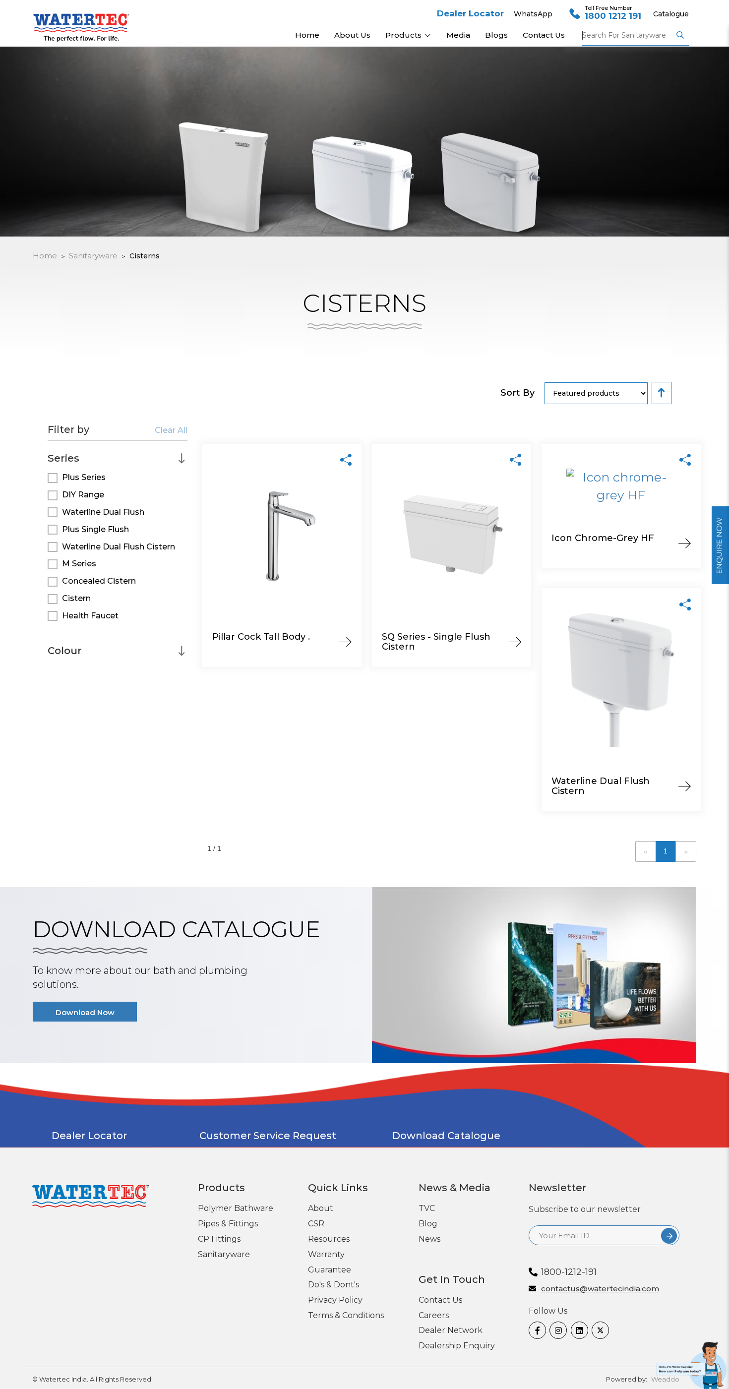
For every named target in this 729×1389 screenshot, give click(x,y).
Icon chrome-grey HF (602, 538)
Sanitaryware (224, 1254)
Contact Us (440, 1300)
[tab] (117, 454)
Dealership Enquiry (457, 1345)
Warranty (326, 1254)
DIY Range (83, 494)
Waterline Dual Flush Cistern (118, 546)
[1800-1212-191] (692, 1363)
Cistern (76, 598)
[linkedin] (577, 1330)
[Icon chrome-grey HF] (685, 459)
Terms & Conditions (346, 1315)
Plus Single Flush (95, 529)
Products (404, 35)
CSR (316, 1223)
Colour (65, 650)
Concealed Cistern (99, 581)
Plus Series (84, 477)
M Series (79, 563)
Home (45, 255)
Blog (428, 1223)
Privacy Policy (335, 1300)
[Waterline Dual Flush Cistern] (685, 603)
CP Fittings (219, 1239)
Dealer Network (451, 1330)
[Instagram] (556, 1330)
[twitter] (598, 1330)
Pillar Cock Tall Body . (261, 636)
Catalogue (671, 13)
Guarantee (329, 1269)
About (320, 1208)
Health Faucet (90, 615)
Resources (329, 1239)
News (429, 1239)
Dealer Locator (470, 13)
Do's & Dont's (333, 1284)
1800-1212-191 (569, 1272)
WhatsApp (533, 13)
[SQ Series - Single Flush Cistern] (515, 459)
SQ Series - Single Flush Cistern (436, 641)
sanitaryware (93, 255)
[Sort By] (661, 393)
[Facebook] (535, 1330)
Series (63, 458)
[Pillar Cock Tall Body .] (346, 459)
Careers (434, 1315)
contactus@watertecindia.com (600, 1289)
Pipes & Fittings (228, 1223)
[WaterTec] (85, 22)
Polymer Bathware (235, 1208)
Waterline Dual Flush (103, 512)
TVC (427, 1208)
